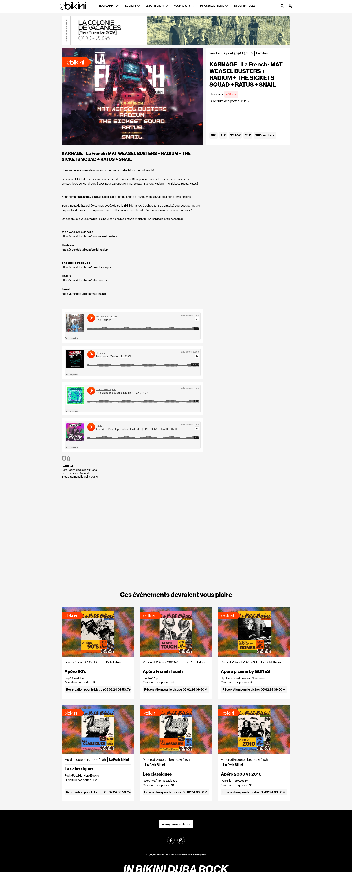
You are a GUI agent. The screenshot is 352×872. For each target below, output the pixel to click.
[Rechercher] (282, 6)
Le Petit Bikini (155, 5)
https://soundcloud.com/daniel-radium (85, 249)
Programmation (108, 5)
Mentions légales (197, 854)
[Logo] (72, 6)
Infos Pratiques (244, 5)
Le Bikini (130, 5)
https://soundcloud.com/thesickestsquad (87, 267)
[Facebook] (171, 839)
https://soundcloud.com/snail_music (84, 293)
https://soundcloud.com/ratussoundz (84, 280)
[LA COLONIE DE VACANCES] (176, 30)
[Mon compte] (290, 6)
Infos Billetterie (212, 5)
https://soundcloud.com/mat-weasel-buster (89, 236)
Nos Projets (182, 5)
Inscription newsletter (176, 824)
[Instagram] (181, 839)
